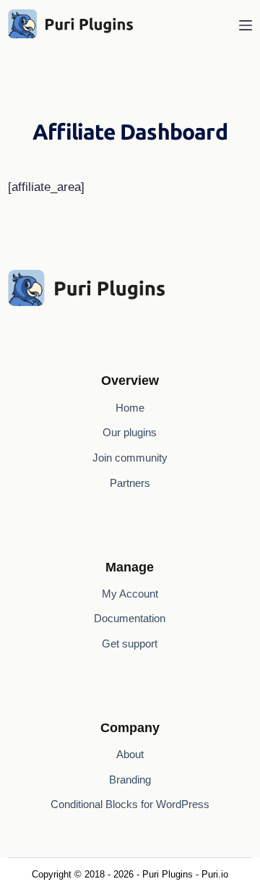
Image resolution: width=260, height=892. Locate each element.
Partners (130, 483)
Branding (130, 779)
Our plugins (130, 432)
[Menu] (245, 25)
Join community (130, 457)
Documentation (129, 618)
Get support (129, 643)
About (130, 754)
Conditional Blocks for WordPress (130, 804)
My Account (130, 593)
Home (130, 408)
